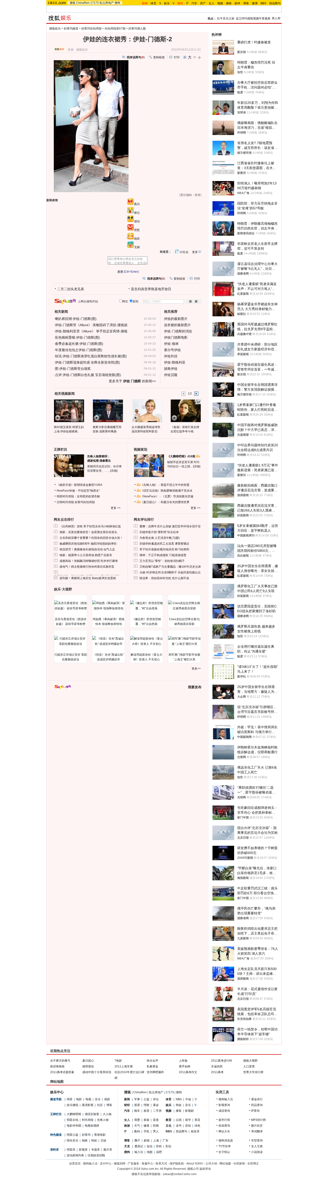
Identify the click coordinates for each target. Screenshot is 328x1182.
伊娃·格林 (171, 344)
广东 (165, 1140)
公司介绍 (211, 1163)
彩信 (168, 1146)
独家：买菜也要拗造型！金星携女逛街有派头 (88, 532)
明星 (70, 1099)
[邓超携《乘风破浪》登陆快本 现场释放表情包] (108, 605)
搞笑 (137, 238)
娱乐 (167, 3)
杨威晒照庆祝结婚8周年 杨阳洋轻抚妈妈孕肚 (88, 543)
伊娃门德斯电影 (176, 337)
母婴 (137, 1120)
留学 (188, 1120)
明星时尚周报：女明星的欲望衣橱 (78, 496)
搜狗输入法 (226, 1099)
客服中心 (147, 1163)
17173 (94, 3)
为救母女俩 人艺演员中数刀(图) (160, 538)
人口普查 (249, 1066)
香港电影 (100, 1134)
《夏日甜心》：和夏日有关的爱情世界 (164, 502)
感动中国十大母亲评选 (96, 1072)
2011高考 (217, 1072)
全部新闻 (239, 1163)
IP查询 (255, 1110)
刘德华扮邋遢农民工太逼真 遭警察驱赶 (164, 543)
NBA (179, 1099)
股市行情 (224, 1120)
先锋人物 (103, 1120)
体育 (153, 3)
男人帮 (276, 18)
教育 (168, 1120)
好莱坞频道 (71, 28)
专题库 (95, 1149)
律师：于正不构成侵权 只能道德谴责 (163, 555)
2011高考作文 (188, 1072)
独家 (85, 1140)
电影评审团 (74, 1125)
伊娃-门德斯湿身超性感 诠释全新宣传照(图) (87, 362)
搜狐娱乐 (55, 28)
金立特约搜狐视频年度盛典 (253, 18)
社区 (100, 1105)
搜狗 (117, 3)
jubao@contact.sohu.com (179, 1174)
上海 (156, 1140)
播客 (229, 3)
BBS (263, 3)
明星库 (71, 1149)
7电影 (118, 1060)
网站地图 (225, 1163)
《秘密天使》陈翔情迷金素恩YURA (79, 485)
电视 (88, 1099)
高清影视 (87, 1105)
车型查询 (257, 1140)
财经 (127, 1105)
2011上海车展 (124, 1066)
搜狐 (72, 3)
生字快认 (224, 1152)
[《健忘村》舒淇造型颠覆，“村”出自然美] (146, 605)
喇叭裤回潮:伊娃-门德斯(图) (76, 319)
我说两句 (275, 3)
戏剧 (107, 1099)
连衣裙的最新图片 (177, 325)
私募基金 (152, 1066)
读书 (179, 1125)
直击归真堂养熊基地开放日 (151, 289)
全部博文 (253, 1163)
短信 (149, 1146)
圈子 (137, 1140)
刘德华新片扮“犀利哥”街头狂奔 (159, 532)
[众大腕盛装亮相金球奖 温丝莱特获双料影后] (147, 410)
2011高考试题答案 (62, 1072)
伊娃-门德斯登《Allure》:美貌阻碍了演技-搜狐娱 (91, 325)
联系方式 (161, 1163)
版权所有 (205, 1168)
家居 (146, 1110)
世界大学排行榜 (253, 1072)
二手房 (157, 1110)
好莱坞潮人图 (137, 28)
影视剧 (189, 1110)
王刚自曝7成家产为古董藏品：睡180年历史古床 (170, 566)
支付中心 (105, 1163)
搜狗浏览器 (226, 1140)
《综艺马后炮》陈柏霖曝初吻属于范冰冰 (166, 490)
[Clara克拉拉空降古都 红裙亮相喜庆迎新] (184, 605)
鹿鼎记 (138, 1146)
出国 (179, 1120)
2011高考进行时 (221, 1060)
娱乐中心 (57, 1092)
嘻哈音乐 (72, 1140)
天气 (137, 1125)
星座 (156, 1120)
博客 (246, 3)
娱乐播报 (72, 1105)
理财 (146, 1105)
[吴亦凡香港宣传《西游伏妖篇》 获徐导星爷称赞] (70, 605)
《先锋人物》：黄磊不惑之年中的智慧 (164, 485)
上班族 (183, 1060)
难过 (137, 212)
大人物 (107, 1114)
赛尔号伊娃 (172, 350)
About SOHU (194, 1163)
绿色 (197, 1125)
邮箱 (147, 1140)
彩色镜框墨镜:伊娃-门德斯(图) (77, 337)
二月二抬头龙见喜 (70, 289)
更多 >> (116, 508)
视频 (220, 3)
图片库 (107, 1149)
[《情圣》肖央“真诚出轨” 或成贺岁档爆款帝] (108, 641)
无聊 (137, 247)
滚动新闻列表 (75, 1155)
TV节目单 (225, 1146)
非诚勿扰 (217, 1066)
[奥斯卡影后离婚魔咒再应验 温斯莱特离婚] (108, 410)
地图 (149, 1152)
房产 (203, 3)
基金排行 (257, 1099)
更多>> (196, 668)
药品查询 (257, 1105)
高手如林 (184, 1066)
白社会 (184, 252)
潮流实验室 (92, 1114)
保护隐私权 (177, 1163)
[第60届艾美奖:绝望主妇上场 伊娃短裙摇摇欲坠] (69, 410)
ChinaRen (83, 3)
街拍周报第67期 (115, 28)
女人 (211, 3)
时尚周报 (87, 1120)
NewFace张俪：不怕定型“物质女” (78, 490)
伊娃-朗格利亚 (174, 362)
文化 (168, 1125)
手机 (146, 1131)
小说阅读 (257, 1152)
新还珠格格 (57, 1066)
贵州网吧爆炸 (155, 1072)
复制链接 (159, 57)
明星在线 (72, 1120)
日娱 (103, 1140)
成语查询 (224, 1110)
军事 (137, 1099)
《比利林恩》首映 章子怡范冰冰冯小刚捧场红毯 (90, 526)
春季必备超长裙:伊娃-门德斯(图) (79, 344)
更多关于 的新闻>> (132, 381)
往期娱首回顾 (96, 1155)
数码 (137, 1131)
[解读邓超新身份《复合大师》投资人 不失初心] (146, 641)
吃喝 (156, 1125)
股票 (137, 1105)
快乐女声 (152, 1060)
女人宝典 (257, 1146)
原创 (188, 1125)
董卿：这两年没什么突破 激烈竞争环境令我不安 (170, 526)
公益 (146, 1099)
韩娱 (94, 1140)
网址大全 (224, 1131)
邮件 (237, 3)
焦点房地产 (106, 3)
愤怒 (137, 230)
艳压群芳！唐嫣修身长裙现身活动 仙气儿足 (87, 549)
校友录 (195, 1131)
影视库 (83, 1149)
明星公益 (72, 1134)
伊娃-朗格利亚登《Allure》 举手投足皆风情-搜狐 (91, 331)
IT (187, 3)
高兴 (137, 204)
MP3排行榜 (258, 1120)
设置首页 (75, 1163)
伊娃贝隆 (170, 375)
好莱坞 (86, 1134)
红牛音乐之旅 (225, 18)
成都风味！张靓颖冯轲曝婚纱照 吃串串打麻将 (89, 561)
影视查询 (224, 1105)
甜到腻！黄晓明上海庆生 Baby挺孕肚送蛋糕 (88, 578)
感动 (137, 221)
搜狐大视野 (250, 1060)
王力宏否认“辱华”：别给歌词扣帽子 (162, 561)
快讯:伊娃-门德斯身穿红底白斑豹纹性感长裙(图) (91, 356)
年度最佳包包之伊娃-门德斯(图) (78, 350)
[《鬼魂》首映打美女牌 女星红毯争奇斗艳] (185, 410)
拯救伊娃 (170, 368)
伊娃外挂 (170, 356)
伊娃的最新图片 (176, 319)
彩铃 (159, 1146)
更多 (195, 252)
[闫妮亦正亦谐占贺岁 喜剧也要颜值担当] (70, 641)
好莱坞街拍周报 (91, 28)
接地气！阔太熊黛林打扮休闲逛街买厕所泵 (87, 566)
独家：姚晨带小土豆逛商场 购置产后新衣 (86, 555)
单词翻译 (257, 1131)
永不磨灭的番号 (60, 1060)
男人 (156, 1131)
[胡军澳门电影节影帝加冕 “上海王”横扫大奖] (184, 641)
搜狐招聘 (119, 1163)
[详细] (113, 470)
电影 (79, 1099)
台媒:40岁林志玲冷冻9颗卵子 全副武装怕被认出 (170, 572)
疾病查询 (224, 1125)
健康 (146, 1125)
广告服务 (133, 1163)
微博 (255, 3)
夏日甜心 (88, 1060)
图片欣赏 (257, 1125)
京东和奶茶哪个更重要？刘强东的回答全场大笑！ (91, 538)
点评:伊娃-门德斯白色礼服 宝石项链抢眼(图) (88, 375)
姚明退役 (88, 1066)
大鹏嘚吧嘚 (74, 1114)
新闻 (127, 1099)
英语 (197, 1120)
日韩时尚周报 (65, 502)
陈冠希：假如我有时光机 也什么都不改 (164, 578)
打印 (177, 57)
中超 (188, 1099)
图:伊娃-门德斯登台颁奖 (73, 368)
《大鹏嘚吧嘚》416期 (181, 456)
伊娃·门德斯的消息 (178, 331)
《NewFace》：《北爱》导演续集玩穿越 (166, 496)
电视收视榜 (92, 1125)
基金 (156, 1105)
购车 (137, 1110)
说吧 (159, 1152)
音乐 (98, 1099)
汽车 (194, 3)
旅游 (127, 1125)
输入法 (138, 1152)
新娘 (146, 1120)
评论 (156, 1099)
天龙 (127, 1146)
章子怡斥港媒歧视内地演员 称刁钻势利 (164, 549)
